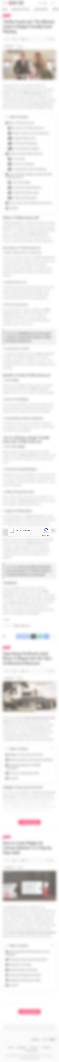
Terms (47, 535)
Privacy (43, 535)
